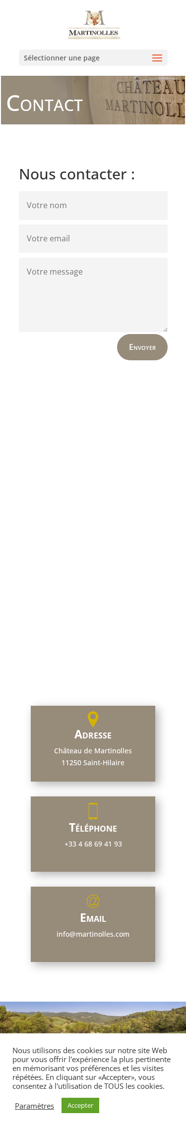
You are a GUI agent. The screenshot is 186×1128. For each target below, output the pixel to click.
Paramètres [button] (34, 1105)
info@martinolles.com (93, 934)
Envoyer (142, 346)
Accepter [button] (80, 1105)
